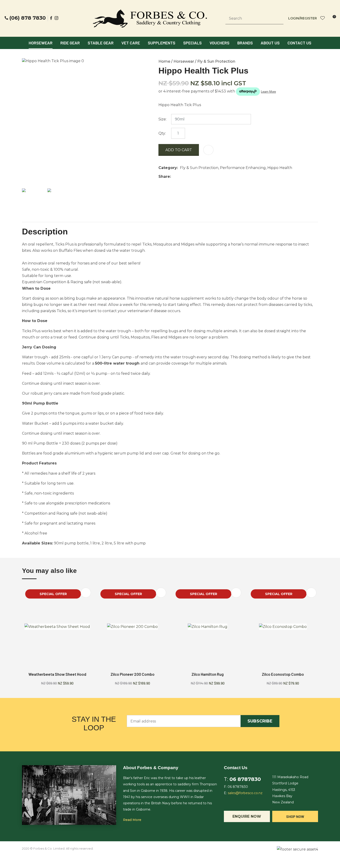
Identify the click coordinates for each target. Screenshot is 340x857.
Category (167, 168)
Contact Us (299, 42)
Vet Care (130, 42)
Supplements (161, 42)
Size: (162, 119)
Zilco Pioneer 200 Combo (133, 674)
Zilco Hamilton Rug (208, 674)
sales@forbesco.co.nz (245, 793)
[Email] (187, 176)
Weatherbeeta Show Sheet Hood (57, 674)
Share (164, 176)
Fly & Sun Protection (216, 61)
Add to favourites (86, 593)
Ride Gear (70, 42)
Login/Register (302, 18)
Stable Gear (101, 42)
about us (270, 42)
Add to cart (178, 150)
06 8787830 (245, 779)
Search (278, 18)
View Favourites (322, 18)
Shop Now (295, 816)
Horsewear (41, 42)
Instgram (57, 18)
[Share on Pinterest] (194, 176)
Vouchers (219, 42)
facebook (51, 18)
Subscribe (259, 721)
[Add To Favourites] (208, 150)
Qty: (162, 133)
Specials (192, 42)
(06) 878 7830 (27, 18)
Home (164, 61)
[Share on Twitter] (180, 176)
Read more (132, 820)
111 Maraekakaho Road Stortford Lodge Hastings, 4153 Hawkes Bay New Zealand (290, 789)
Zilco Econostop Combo (283, 674)
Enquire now (246, 816)
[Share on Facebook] (174, 176)
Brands (245, 42)
